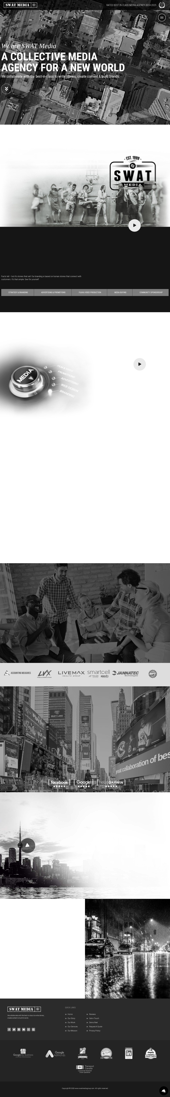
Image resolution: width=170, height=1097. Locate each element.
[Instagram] (28, 1029)
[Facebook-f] (9, 1029)
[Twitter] (14, 1029)
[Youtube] (23, 1029)
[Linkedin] (19, 1029)
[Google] (33, 1029)
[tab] (17, 292)
